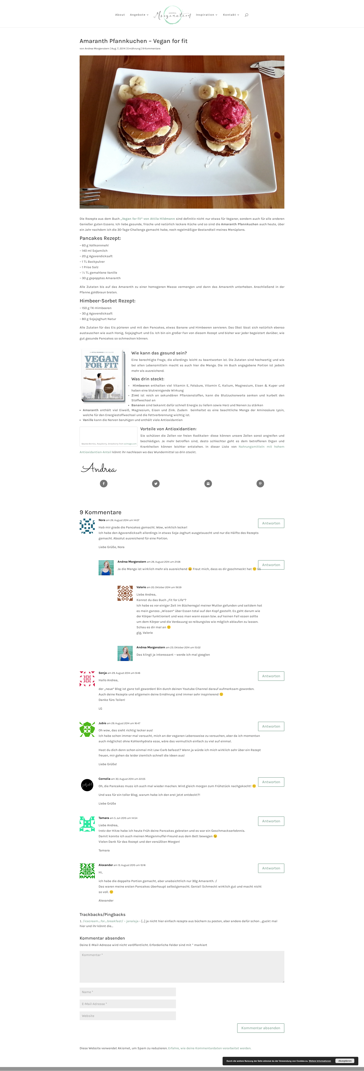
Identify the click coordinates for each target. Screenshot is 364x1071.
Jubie (102, 723)
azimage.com (130, 444)
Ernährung (133, 48)
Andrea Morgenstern (97, 48)
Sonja (103, 673)
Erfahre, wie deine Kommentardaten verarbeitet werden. (209, 1048)
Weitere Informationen (320, 1060)
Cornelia (104, 779)
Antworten (271, 523)
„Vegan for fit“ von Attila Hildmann (147, 219)
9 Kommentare (151, 48)
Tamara (104, 818)
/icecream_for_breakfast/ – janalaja (111, 921)
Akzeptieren (344, 1060)
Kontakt (229, 14)
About (120, 14)
